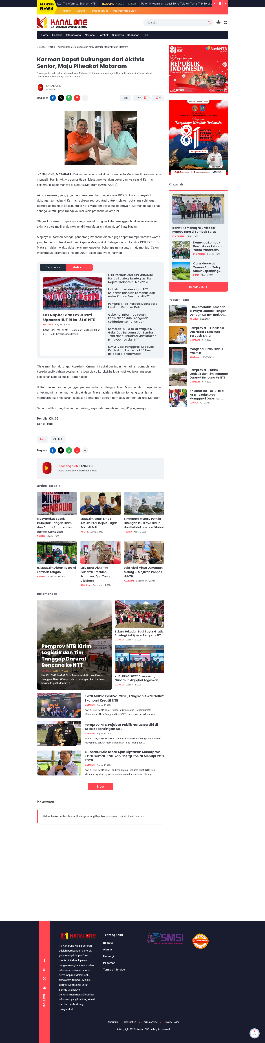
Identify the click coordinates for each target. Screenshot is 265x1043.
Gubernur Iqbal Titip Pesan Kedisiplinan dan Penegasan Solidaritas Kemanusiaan (128, 318)
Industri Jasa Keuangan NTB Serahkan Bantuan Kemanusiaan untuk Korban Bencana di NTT (131, 292)
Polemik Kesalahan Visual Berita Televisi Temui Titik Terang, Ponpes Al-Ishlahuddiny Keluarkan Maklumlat (175, 3)
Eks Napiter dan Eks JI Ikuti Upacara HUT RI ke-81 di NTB (69, 317)
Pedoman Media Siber (124, 10)
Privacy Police (172, 1022)
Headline (79, 3)
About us (113, 1022)
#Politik (58, 439)
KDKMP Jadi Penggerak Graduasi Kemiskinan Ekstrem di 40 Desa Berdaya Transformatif (131, 350)
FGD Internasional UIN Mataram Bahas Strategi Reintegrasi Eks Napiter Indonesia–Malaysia (130, 278)
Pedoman (109, 963)
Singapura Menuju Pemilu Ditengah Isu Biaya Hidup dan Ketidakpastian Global (144, 523)
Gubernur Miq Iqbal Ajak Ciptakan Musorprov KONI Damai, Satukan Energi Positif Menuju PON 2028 (124, 756)
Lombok (104, 35)
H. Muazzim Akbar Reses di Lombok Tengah (56, 570)
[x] (61, 98)
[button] (139, 111)
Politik (51, 47)
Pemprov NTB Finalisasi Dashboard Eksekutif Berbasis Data (132, 305)
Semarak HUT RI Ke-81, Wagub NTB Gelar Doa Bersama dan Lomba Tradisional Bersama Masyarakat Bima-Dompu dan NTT (132, 334)
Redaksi (67, 10)
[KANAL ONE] (62, 22)
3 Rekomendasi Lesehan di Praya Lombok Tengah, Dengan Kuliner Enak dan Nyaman (208, 311)
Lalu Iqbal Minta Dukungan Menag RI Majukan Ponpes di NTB (143, 572)
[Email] (77, 98)
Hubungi (80, 10)
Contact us (130, 1022)
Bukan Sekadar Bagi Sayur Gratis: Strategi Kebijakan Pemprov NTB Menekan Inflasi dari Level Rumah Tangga (139, 633)
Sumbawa (118, 35)
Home (45, 35)
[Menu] (226, 22)
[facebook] (53, 98)
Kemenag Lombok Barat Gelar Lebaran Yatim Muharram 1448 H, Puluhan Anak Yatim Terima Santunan (208, 246)
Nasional (90, 35)
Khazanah (133, 35)
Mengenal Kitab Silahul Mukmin (206, 351)
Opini (146, 35)
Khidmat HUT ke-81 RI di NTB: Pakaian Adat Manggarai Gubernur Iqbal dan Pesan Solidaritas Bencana (207, 394)
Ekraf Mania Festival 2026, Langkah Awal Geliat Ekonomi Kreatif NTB (124, 698)
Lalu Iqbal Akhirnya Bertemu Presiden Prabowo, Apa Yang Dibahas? (95, 574)
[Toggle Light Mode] (218, 22)
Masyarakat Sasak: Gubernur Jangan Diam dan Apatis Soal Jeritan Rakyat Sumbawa (54, 525)
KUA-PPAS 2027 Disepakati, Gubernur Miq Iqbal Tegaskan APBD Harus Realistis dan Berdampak (136, 678)
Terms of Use (150, 1022)
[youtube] (44, 987)
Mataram (79, 267)
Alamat (107, 949)
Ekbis (196, 275)
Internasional (73, 35)
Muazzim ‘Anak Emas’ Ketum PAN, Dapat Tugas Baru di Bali (98, 523)
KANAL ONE (143, 1029)
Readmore (196, 286)
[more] (85, 98)
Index (100, 786)
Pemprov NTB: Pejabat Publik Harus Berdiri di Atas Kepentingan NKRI (121, 726)
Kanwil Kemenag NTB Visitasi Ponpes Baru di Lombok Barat (194, 230)
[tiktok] (44, 969)
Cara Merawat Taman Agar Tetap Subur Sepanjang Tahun (207, 267)
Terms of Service (99, 10)
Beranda (41, 47)
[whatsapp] (69, 98)
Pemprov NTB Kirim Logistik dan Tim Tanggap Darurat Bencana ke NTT (66, 655)
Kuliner (194, 319)
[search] (209, 22)
